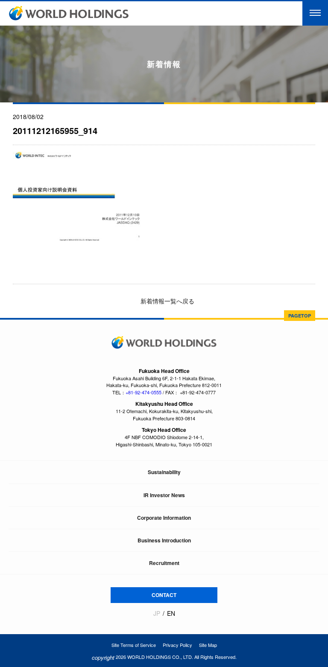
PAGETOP (299, 315)
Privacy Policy (177, 644)
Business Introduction (164, 540)
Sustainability (164, 472)
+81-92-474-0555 (143, 392)
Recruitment (164, 562)
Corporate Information (164, 517)
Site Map (208, 644)
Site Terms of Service (133, 644)
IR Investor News (164, 495)
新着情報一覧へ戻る (166, 301)
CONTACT (164, 595)
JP (156, 613)
